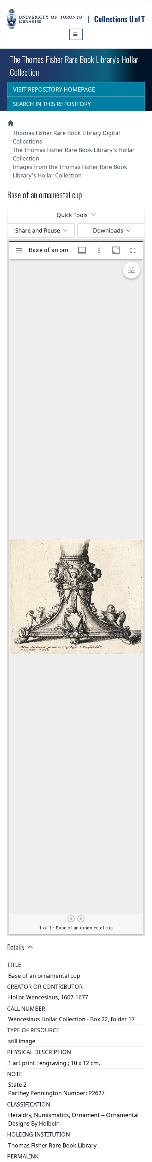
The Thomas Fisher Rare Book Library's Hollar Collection (74, 154)
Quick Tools (72, 215)
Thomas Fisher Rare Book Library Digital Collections (66, 137)
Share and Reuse (37, 230)
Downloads (108, 230)
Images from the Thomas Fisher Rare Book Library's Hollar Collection (70, 171)
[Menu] (76, 34)
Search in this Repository (52, 104)
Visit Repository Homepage (54, 89)
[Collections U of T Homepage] (10, 123)
